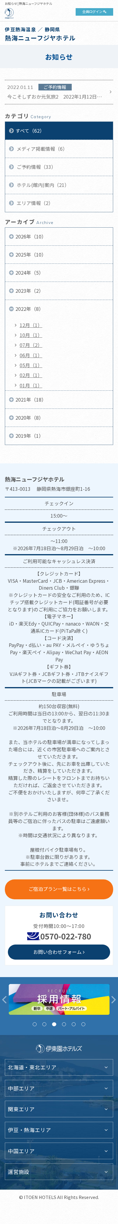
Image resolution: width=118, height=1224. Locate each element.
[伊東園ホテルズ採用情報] (59, 999)
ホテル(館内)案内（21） (42, 184)
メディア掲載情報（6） (41, 148)
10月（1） (31, 335)
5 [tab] (74, 1024)
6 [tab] (83, 1024)
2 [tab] (44, 1024)
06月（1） (31, 355)
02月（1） (31, 375)
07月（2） (31, 345)
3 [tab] (54, 1024)
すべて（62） (29, 130)
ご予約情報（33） (35, 166)
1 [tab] (35, 1024)
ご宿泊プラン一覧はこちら (57, 888)
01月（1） (31, 385)
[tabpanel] (59, 999)
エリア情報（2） (34, 203)
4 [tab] (64, 1024)
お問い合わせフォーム (57, 951)
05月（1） (31, 365)
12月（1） (31, 325)
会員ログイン (92, 11)
